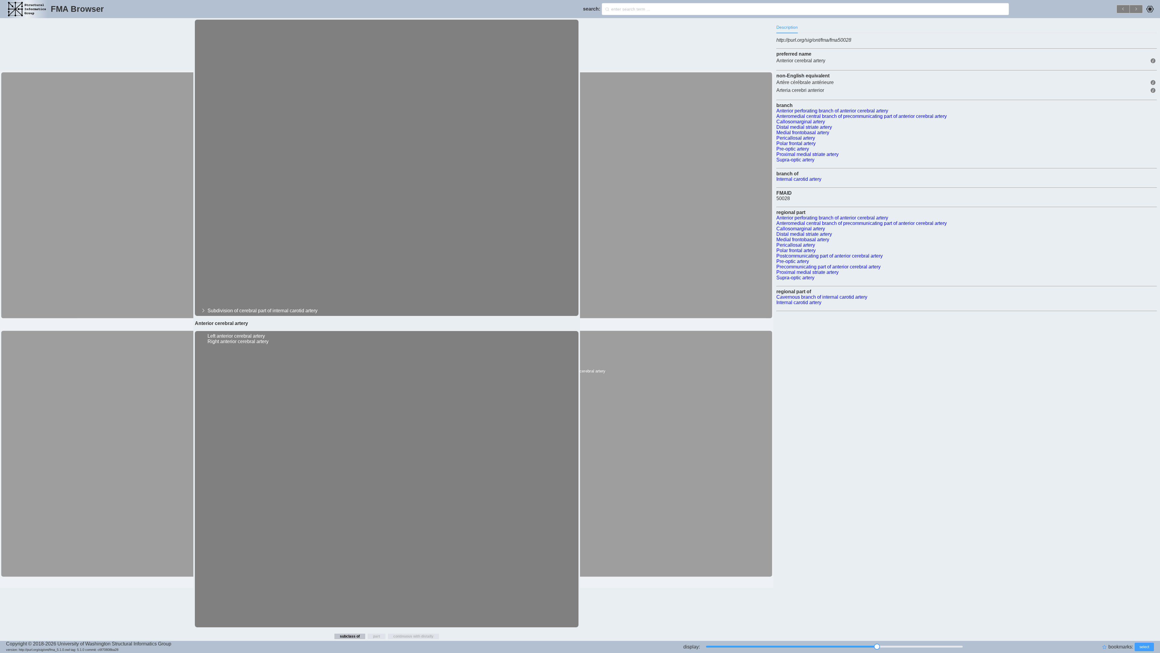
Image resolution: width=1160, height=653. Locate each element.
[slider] (834, 646)
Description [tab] (787, 27)
